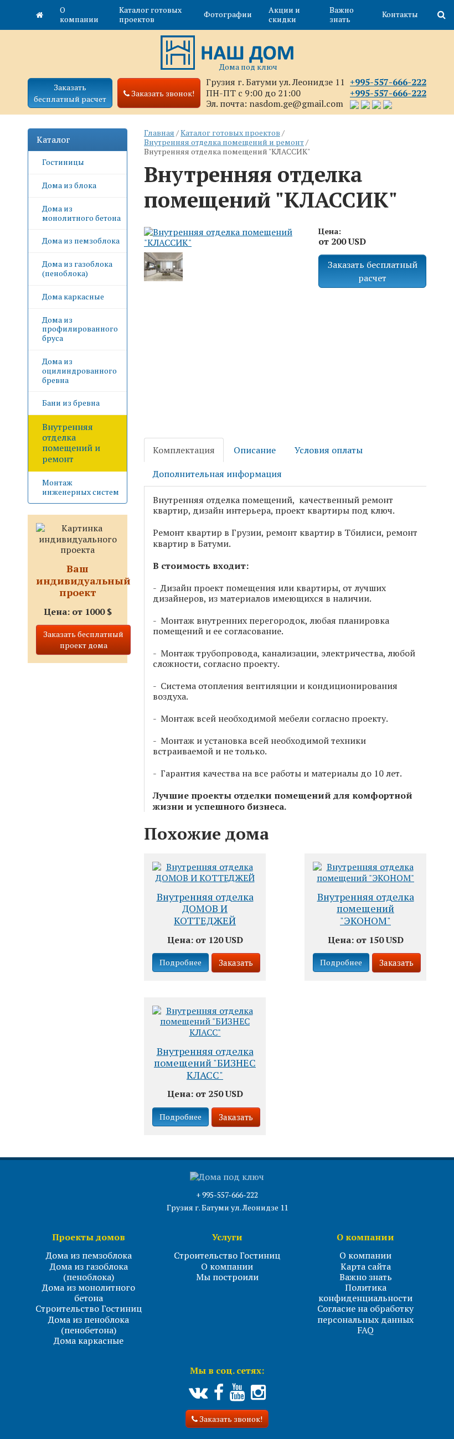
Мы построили (227, 1277)
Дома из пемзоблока (81, 240)
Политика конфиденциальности (365, 1292)
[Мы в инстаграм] (258, 1392)
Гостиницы (63, 162)
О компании (79, 14)
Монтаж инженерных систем (80, 487)
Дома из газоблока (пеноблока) (77, 268)
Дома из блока (69, 185)
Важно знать (341, 14)
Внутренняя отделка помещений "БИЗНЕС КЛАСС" (205, 1063)
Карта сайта (366, 1266)
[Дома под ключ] (227, 51)
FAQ (365, 1330)
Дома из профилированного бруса (80, 329)
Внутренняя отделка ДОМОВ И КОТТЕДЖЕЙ (205, 909)
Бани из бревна (71, 402)
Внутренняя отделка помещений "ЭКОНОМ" (365, 909)
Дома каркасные (73, 296)
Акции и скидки (284, 14)
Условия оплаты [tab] (329, 450)
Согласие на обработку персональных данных (365, 1313)
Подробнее (180, 962)
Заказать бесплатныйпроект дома (83, 639)
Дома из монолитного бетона (81, 213)
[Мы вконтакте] (198, 1392)
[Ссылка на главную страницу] (39, 15)
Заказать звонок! (230, 1419)
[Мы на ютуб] (237, 1392)
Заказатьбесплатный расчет (70, 93)
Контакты (400, 14)
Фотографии (228, 14)
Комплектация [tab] (184, 450)
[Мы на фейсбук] (219, 1392)
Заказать (236, 962)
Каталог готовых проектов (150, 14)
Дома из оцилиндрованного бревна (79, 370)
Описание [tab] (255, 450)
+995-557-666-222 (388, 82)
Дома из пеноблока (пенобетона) (88, 1324)
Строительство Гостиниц (88, 1308)
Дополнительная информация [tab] (217, 474)
